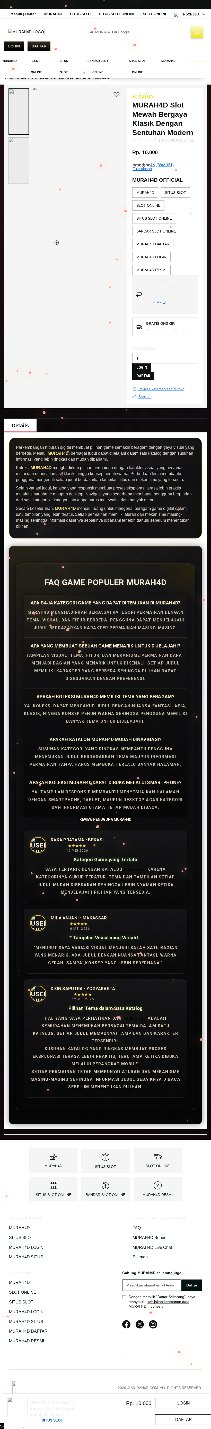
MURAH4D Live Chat (152, 1247)
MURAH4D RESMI (158, 1195)
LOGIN (141, 367)
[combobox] (143, 32)
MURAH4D (53, 14)
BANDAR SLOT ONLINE (105, 1195)
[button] (18, 111)
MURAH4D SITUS (26, 1257)
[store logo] (26, 32)
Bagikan (145, 397)
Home (9, 78)
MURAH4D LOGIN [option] (151, 257)
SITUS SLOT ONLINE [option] (154, 218)
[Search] (197, 32)
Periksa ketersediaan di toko (161, 389)
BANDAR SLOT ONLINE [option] (156, 231)
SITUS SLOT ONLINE (117, 14)
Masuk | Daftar (23, 14)
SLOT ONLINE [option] (148, 205)
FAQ (137, 1228)
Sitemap (140, 1257)
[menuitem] (10, 61)
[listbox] (165, 231)
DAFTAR (143, 376)
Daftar (39, 46)
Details (20, 425)
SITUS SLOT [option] (175, 192)
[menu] (105, 66)
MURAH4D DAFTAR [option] (152, 244)
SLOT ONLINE (155, 14)
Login (14, 46)
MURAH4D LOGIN (26, 1247)
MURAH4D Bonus (149, 1237)
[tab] (20, 425)
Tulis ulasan (142, 169)
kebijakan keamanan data (168, 1302)
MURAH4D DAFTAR (28, 1331)
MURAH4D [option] (145, 192)
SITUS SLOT (80, 14)
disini (157, 302)
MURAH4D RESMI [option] (151, 270)
